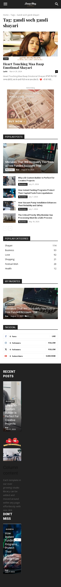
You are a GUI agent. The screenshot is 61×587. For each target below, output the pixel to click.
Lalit (5, 71)
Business (10, 170)
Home (6, 15)
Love (6, 59)
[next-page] (10, 228)
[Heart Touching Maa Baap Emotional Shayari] (30, 46)
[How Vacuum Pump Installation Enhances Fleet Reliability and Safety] (9, 205)
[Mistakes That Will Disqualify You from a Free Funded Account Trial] (30, 158)
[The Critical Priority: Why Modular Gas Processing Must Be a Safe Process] (9, 218)
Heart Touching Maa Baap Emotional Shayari (23, 66)
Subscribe (51, 356)
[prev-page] (5, 228)
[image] (12, 454)
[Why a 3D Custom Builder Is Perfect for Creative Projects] (9, 181)
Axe (17, 169)
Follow (52, 343)
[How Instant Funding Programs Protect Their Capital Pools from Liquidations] (9, 193)
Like (54, 336)
